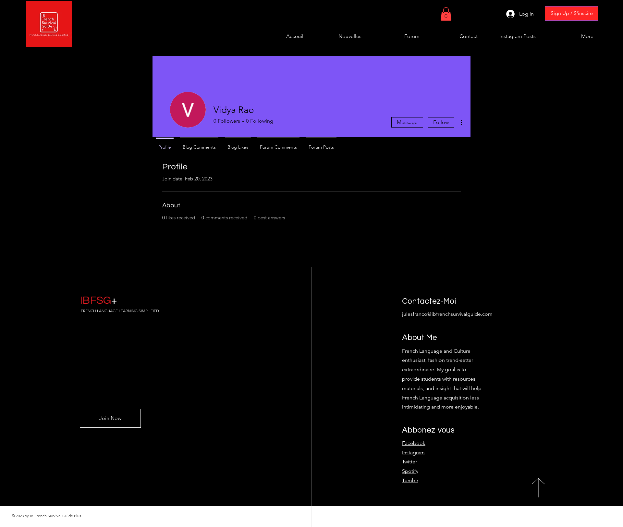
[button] (446, 14)
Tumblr (410, 480)
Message (407, 122)
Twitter (409, 462)
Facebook (413, 443)
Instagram (413, 452)
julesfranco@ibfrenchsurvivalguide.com (447, 314)
